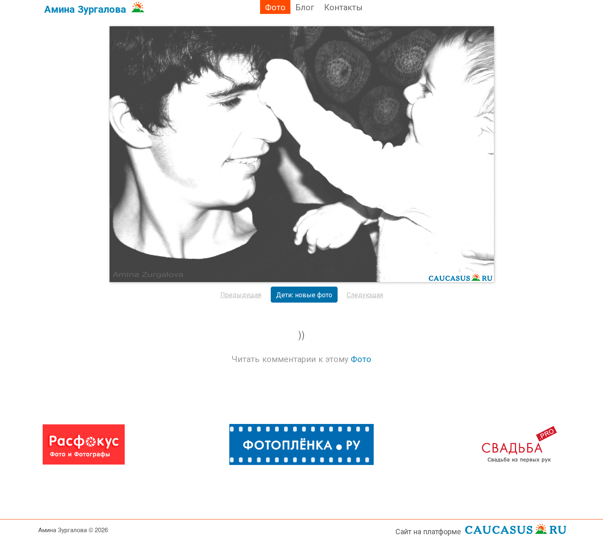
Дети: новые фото (304, 294)
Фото (275, 7)
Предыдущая (240, 294)
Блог (304, 7)
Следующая (365, 294)
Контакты (343, 7)
